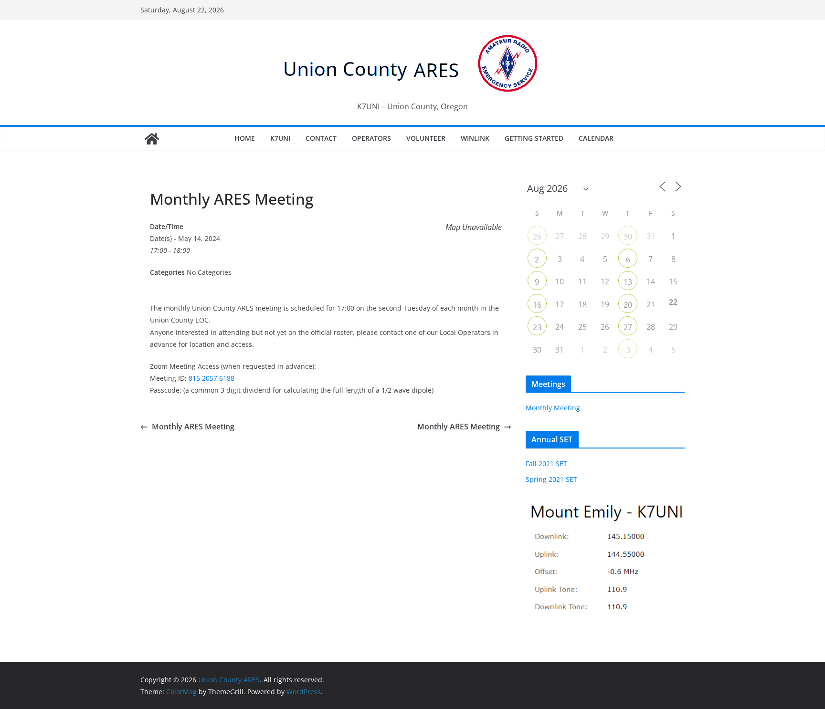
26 (537, 236)
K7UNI (280, 138)
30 (628, 236)
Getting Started (534, 138)
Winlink (475, 138)
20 (628, 305)
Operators (371, 138)
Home (244, 138)
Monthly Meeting (553, 407)
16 (537, 305)
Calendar (596, 138)
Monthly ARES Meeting (193, 426)
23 (537, 327)
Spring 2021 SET (551, 479)
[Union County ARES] (151, 138)
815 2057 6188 (211, 378)
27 (628, 327)
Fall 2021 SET (546, 463)
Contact (321, 138)
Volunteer (425, 138)
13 (628, 282)
